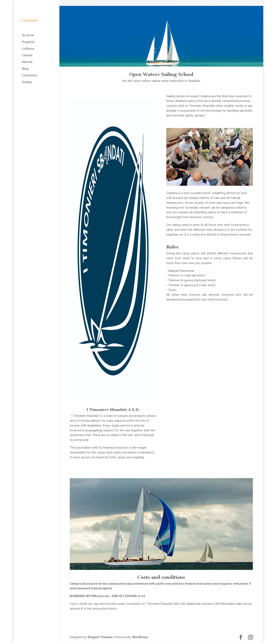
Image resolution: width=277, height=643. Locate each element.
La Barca (28, 48)
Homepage (246, 3)
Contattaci (29, 75)
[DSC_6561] (209, 184)
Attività (27, 62)
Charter (27, 55)
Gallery (27, 82)
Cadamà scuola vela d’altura (219, 3)
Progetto (28, 42)
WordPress (140, 637)
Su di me (28, 35)
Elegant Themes (100, 637)
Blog (25, 68)
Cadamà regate (188, 3)
